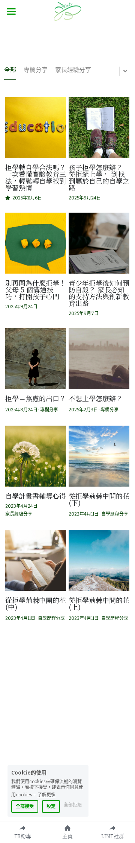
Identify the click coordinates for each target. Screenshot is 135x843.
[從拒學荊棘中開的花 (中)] (35, 560)
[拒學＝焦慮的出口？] (35, 358)
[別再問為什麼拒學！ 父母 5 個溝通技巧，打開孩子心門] (35, 243)
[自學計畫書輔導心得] (35, 456)
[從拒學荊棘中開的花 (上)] (99, 560)
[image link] (67, 11)
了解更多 (47, 794)
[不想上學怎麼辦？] (99, 358)
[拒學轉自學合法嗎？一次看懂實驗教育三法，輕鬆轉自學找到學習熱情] (35, 127)
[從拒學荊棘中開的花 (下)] (99, 456)
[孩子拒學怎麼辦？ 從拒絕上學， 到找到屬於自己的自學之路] (99, 127)
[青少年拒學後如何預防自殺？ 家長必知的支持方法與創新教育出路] (99, 243)
